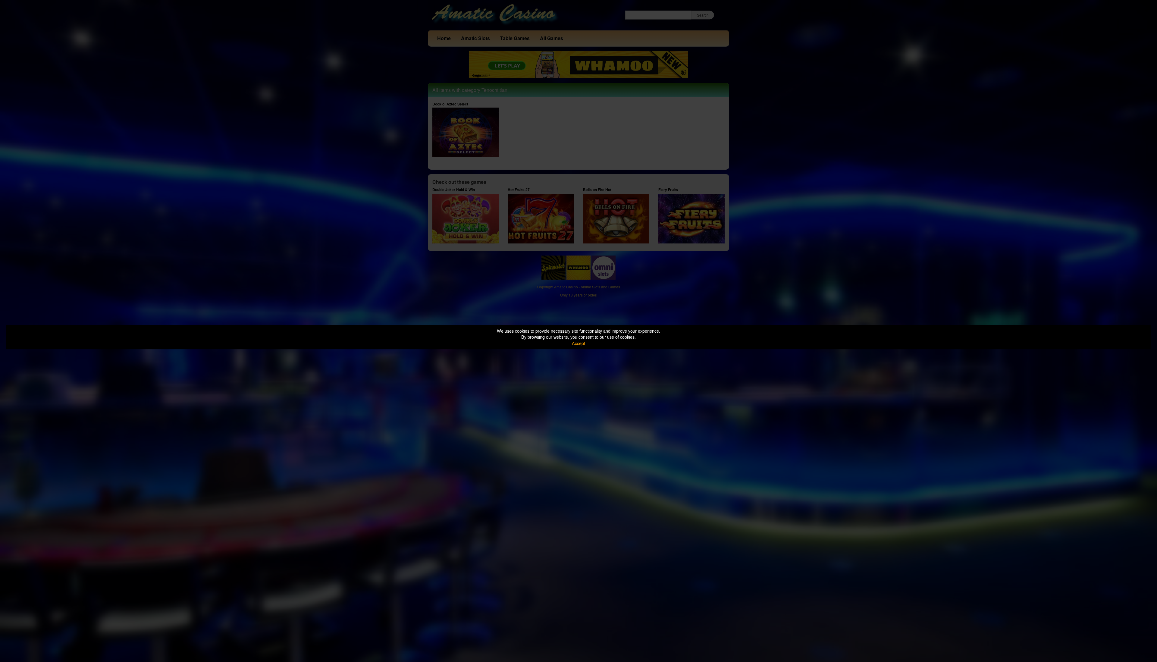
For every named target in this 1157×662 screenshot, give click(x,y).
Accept (578, 343)
